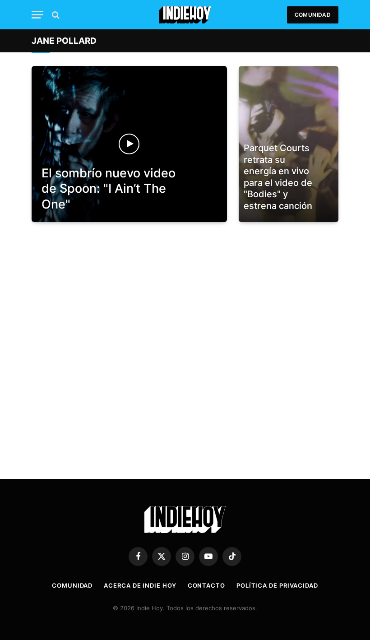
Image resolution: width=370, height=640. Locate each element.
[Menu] (37, 15)
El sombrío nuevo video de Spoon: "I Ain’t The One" (109, 189)
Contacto (206, 585)
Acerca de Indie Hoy (140, 585)
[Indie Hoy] (185, 14)
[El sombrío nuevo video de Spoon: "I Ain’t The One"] (129, 144)
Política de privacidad (277, 585)
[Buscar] (55, 15)
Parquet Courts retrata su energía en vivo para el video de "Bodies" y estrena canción (278, 177)
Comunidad (313, 14)
